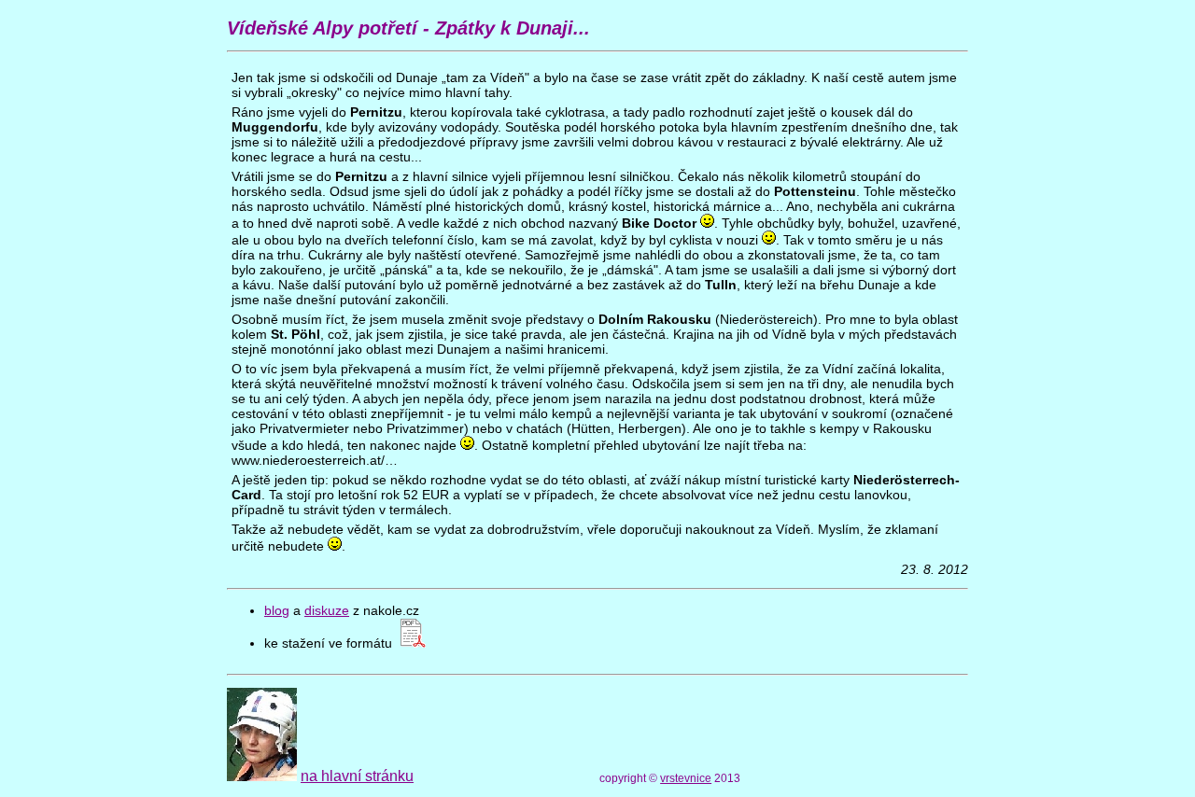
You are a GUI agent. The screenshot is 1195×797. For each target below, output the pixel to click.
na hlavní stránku (357, 776)
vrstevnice (685, 778)
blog (276, 610)
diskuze (326, 610)
